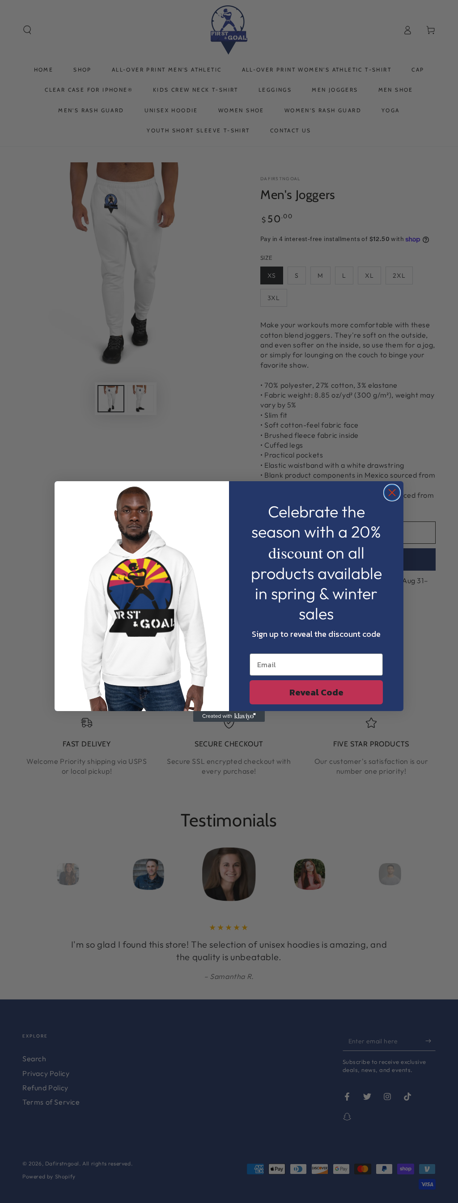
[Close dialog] (392, 492)
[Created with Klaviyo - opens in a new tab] (229, 716)
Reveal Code (316, 692)
